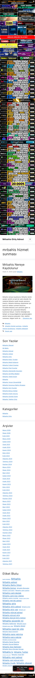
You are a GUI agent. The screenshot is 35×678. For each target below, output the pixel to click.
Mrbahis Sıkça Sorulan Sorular (13, 649)
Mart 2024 (6, 473)
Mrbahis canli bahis (9, 590)
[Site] (17, 62)
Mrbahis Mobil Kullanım (10, 362)
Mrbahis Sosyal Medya (11, 644)
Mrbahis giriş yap (10, 609)
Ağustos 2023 (7, 493)
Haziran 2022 (7, 533)
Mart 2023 (6, 507)
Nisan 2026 (6, 433)
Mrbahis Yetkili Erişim (10, 376)
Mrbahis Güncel (8, 351)
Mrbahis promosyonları (9, 640)
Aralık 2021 (6, 550)
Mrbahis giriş (9, 603)
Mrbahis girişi (26, 607)
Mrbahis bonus (9, 588)
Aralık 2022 (6, 515)
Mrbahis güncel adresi (13, 612)
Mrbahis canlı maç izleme (13, 596)
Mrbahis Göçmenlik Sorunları (12, 371)
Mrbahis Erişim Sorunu (10, 394)
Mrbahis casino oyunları (10, 598)
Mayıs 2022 (6, 535)
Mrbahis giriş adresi (12, 606)
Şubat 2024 (7, 476)
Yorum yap (8, 331)
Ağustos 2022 (7, 527)
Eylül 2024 (6, 456)
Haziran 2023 (7, 498)
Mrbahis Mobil (19, 626)
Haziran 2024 (7, 464)
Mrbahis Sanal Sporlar (11, 642)
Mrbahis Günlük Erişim (10, 396)
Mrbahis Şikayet (8, 345)
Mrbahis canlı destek (12, 593)
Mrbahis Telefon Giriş (10, 399)
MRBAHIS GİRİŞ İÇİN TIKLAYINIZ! (17, 37)
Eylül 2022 (6, 524)
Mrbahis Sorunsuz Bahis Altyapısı (14, 385)
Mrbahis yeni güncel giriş (13, 660)
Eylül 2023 (6, 490)
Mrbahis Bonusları (23, 588)
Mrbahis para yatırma (13, 634)
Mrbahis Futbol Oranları (11, 365)
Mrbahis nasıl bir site (13, 629)
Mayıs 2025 (6, 439)
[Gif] (17, 100)
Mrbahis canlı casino (22, 590)
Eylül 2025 (6, 436)
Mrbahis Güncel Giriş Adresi (14, 618)
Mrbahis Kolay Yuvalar (10, 359)
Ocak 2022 (6, 547)
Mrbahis (7, 323)
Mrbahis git (22, 609)
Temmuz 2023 (7, 496)
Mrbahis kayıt (21, 624)
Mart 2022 (6, 541)
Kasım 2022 (7, 518)
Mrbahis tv (8, 652)
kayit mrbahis (6, 579)
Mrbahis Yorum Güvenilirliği (12, 382)
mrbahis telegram (22, 328)
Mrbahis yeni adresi (12, 657)
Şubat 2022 (7, 544)
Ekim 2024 (6, 453)
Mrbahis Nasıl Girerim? (10, 631)
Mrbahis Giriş (7, 357)
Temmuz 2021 (7, 564)
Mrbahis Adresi (8, 354)
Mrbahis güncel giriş (11, 615)
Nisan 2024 (6, 470)
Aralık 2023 (6, 481)
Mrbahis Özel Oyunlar (10, 368)
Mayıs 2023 (7, 501)
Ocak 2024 (6, 478)
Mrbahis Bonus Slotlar (10, 391)
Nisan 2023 (6, 504)
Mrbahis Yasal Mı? (18, 654)
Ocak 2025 (6, 444)
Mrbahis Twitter (21, 652)
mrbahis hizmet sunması (13, 326)
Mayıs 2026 (7, 430)
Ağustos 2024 (7, 459)
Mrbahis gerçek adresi (12, 601)
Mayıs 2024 (7, 467)
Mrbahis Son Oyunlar (10, 388)
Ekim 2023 (6, 487)
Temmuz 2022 (7, 530)
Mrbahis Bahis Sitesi (12, 585)
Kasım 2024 (7, 450)
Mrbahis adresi (10, 582)
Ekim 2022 (6, 521)
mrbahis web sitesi (7, 654)
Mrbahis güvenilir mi (13, 621)
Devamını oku (27, 318)
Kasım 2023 (7, 484)
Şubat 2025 (7, 441)
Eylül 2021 (6, 558)
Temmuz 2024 (7, 461)
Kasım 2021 (6, 552)
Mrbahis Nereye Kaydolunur (13, 266)
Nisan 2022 (6, 538)
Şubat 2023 (7, 510)
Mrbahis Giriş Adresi (13, 239)
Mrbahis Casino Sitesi (24, 598)
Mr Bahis (5, 348)
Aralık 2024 (6, 447)
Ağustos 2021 (7, 561)
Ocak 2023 (6, 513)
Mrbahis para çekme (12, 637)
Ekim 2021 (6, 555)
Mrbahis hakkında (9, 624)
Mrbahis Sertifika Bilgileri (11, 374)
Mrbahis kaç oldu (8, 626)
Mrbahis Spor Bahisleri (12, 647)
